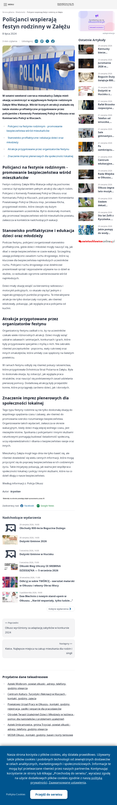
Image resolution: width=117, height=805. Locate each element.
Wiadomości (20, 12)
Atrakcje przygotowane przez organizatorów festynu (38, 149)
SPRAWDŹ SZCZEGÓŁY (96, 27)
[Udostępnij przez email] (42, 41)
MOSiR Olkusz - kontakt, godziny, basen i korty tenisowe (40, 735)
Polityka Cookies (15, 794)
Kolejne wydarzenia (59, 608)
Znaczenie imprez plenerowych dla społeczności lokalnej (40, 156)
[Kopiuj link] (36, 41)
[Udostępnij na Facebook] (53, 41)
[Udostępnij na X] (47, 41)
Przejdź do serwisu (48, 794)
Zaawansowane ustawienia (67, 782)
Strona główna (8, 12)
